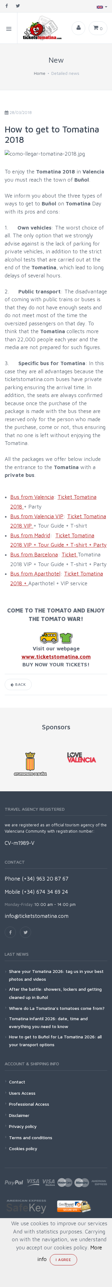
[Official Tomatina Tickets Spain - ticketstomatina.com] (40, 28)
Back (20, 684)
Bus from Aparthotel (35, 574)
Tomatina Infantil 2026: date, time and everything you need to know (48, 1022)
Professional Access (29, 1104)
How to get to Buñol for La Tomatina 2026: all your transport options (55, 1040)
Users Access (22, 1093)
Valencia (43, 497)
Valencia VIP (48, 516)
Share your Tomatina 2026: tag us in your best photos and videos (56, 975)
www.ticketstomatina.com (56, 657)
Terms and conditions (30, 1137)
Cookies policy (23, 1148)
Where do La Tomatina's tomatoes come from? (57, 1008)
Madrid (41, 535)
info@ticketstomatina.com (36, 916)
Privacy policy (23, 1126)
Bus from (21, 497)
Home (39, 73)
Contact (17, 1081)
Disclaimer (19, 1115)
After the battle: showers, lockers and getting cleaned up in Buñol (55, 993)
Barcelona (45, 554)
